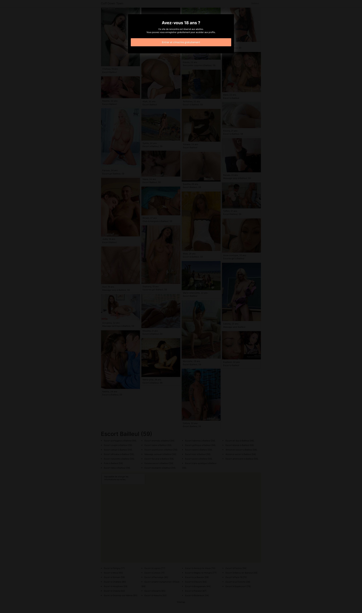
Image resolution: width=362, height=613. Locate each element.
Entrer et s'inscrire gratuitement (181, 42)
